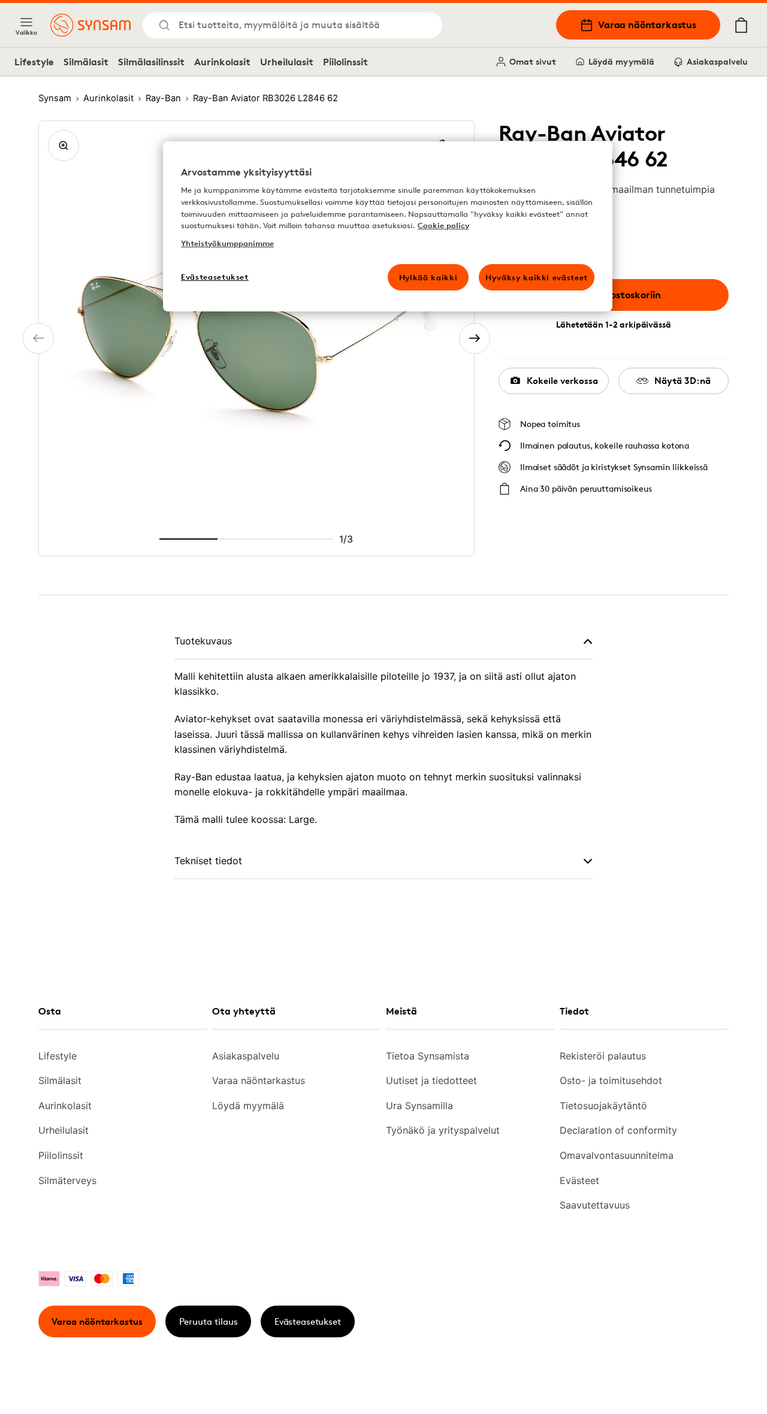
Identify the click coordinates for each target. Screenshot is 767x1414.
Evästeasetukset (307, 1321)
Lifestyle (34, 62)
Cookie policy (443, 225)
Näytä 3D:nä (682, 380)
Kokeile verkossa (562, 380)
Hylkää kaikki (428, 277)
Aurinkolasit (222, 62)
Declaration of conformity (618, 1130)
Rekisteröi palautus (603, 1056)
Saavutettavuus (595, 1205)
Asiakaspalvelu (717, 61)
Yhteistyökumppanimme (227, 243)
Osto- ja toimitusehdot (611, 1080)
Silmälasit (86, 62)
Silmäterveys (67, 1180)
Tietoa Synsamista (427, 1056)
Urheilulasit (286, 62)
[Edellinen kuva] (38, 338)
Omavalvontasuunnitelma (617, 1155)
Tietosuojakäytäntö (603, 1106)
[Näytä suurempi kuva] (63, 145)
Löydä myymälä (621, 61)
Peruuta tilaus (208, 1321)
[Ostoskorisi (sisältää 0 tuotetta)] (741, 25)
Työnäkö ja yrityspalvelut (443, 1130)
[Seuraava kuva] (474, 338)
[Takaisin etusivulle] (90, 25)
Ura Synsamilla (419, 1106)
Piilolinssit (345, 62)
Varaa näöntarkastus (647, 25)
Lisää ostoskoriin (622, 295)
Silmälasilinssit (151, 62)
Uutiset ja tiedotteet (431, 1080)
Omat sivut (532, 61)
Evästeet (579, 1180)
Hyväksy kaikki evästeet (536, 277)
